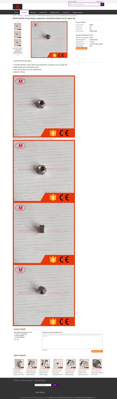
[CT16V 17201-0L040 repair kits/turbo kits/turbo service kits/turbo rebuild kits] (84, 363)
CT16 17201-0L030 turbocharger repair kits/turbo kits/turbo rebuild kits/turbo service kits (31, 372)
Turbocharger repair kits (30, 15)
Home (16, 12)
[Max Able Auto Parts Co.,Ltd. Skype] (15, 340)
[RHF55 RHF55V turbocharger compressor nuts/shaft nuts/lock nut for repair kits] (49, 39)
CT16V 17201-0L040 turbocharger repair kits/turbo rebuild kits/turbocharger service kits (70, 372)
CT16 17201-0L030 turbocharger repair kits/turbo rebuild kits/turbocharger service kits (44, 372)
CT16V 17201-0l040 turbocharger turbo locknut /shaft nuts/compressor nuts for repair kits (57, 372)
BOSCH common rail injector (23, 380)
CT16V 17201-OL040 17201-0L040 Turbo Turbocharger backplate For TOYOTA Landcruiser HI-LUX (97, 372)
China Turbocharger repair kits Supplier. (38, 397)
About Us (33, 12)
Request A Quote (78, 12)
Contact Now (82, 48)
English (101, 1)
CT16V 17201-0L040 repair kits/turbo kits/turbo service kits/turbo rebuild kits (83, 371)
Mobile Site (38, 394)
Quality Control (54, 12)
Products (24, 12)
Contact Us (66, 12)
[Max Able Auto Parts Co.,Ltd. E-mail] (18, 340)
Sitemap (42, 392)
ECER (94, 397)
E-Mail (37, 392)
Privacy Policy (23, 397)
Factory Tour (43, 12)
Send (54, 385)
